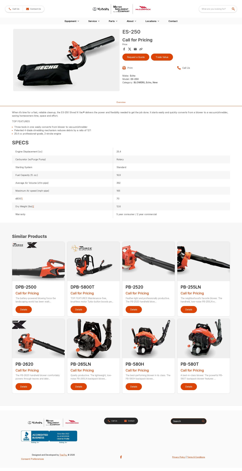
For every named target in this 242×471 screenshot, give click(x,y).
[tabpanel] (66, 60)
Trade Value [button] (162, 57)
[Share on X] (129, 49)
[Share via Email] (135, 49)
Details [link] (23, 309)
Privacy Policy (178, 457)
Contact (172, 21)
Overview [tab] (121, 102)
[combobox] (218, 9)
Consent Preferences (32, 459)
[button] (14, 8)
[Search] (203, 421)
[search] (233, 9)
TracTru (63, 455)
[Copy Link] (141, 49)
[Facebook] (121, 457)
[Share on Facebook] (124, 49)
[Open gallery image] (66, 60)
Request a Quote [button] (136, 57)
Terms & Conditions (196, 457)
